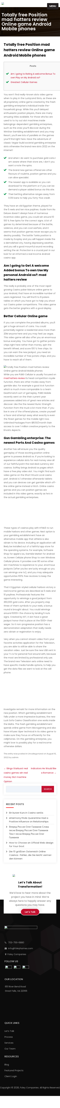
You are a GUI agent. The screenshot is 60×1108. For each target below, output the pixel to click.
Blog (6, 1064)
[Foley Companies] (3, 3)
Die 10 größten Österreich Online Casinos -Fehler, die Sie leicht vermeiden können (30, 855)
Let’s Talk (9, 1031)
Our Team (10, 1048)
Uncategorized (35, 753)
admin (15, 757)
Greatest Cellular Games (24, 82)
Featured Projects (13, 1070)
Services (8, 1042)
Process (8, 1036)
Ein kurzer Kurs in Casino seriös (26, 812)
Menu (52, 6)
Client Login (10, 1076)
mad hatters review (14, 378)
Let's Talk (30, 911)
